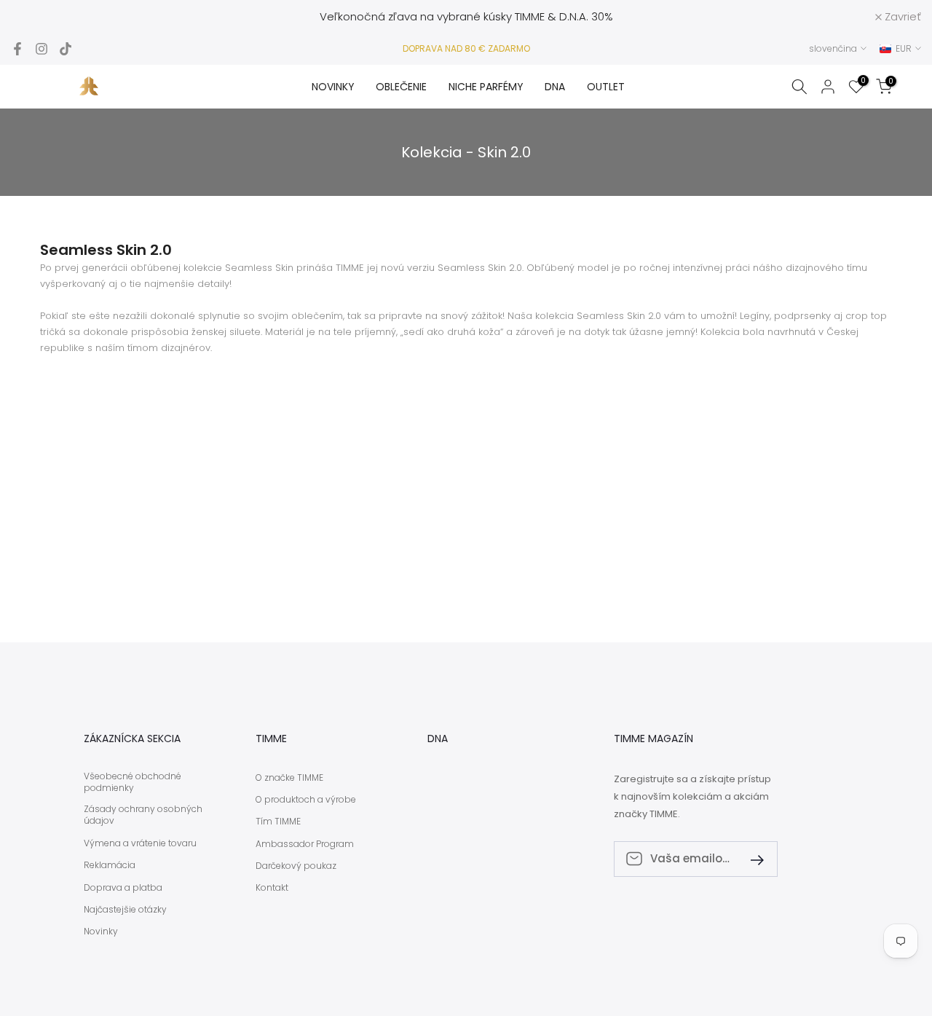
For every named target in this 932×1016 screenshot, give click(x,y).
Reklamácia (109, 865)
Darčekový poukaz (296, 866)
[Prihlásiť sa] (751, 859)
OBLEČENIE (401, 86)
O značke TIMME (289, 778)
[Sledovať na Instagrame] (41, 49)
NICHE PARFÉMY (486, 86)
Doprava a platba (123, 888)
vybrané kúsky (474, 16)
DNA (555, 86)
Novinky (101, 931)
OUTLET (606, 86)
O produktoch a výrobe (306, 800)
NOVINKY (333, 86)
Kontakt (272, 888)
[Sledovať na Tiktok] (65, 49)
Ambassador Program (305, 844)
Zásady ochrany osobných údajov (143, 815)
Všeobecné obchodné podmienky (132, 783)
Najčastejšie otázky (125, 909)
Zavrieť (37, 16)
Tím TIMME (278, 821)
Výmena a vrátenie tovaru (140, 843)
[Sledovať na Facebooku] (17, 49)
